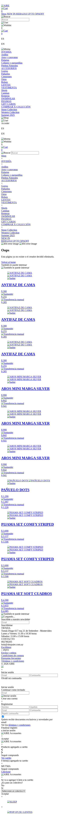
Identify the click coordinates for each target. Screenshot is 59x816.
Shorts (4, 90)
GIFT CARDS (8, 104)
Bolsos (4, 82)
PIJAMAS (6, 101)
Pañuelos (5, 74)
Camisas (5, 93)
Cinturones (6, 76)
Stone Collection (9, 109)
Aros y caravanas (9, 57)
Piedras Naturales (9, 65)
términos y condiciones (19, 725)
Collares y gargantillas (11, 63)
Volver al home (8, 262)
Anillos (4, 54)
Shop (4, 14)
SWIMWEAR (8, 98)
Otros (4, 79)
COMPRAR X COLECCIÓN (16, 106)
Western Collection (10, 112)
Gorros (4, 71)
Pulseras (5, 60)
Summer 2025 (8, 115)
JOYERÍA (6, 52)
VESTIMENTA (9, 87)
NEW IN (11, 14)
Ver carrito (6, 758)
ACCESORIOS (9, 68)
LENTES (5, 84)
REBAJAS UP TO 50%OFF (30, 14)
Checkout (5, 771)
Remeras (5, 95)
